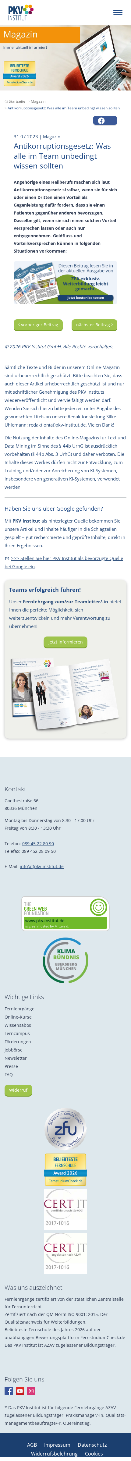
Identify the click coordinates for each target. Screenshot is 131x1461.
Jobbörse (14, 1050)
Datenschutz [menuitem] (92, 1444)
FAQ (9, 1074)
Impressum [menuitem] (58, 1444)
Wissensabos (18, 1025)
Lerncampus (17, 1033)
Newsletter (16, 1058)
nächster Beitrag (93, 325)
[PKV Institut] (21, 12)
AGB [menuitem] (32, 1444)
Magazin (38, 101)
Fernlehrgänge (19, 1009)
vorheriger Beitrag (39, 325)
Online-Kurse (18, 1017)
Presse (11, 1066)
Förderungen (18, 1041)
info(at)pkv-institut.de (42, 866)
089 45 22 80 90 (38, 843)
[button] (105, 120)
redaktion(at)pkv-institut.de (57, 425)
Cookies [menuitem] (94, 1453)
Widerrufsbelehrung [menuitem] (55, 1453)
